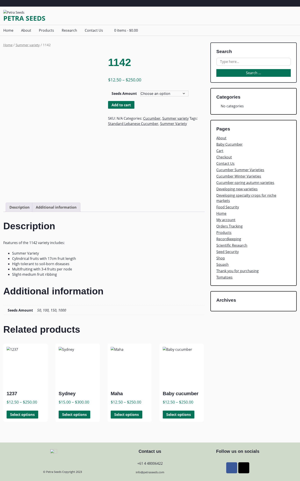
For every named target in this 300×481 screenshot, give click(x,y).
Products (46, 30)
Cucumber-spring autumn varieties (245, 182)
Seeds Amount (124, 93)
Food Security (227, 207)
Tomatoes (224, 277)
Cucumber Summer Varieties (240, 169)
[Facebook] (231, 467)
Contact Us (94, 30)
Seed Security (227, 251)
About (26, 30)
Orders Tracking (229, 226)
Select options (22, 414)
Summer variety (28, 45)
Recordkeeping (228, 239)
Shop (220, 258)
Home (8, 30)
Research (69, 30)
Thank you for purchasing (237, 270)
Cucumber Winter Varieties (238, 176)
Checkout (224, 157)
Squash (222, 264)
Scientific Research (231, 245)
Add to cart (121, 105)
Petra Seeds (24, 18)
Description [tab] (19, 207)
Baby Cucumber (229, 144)
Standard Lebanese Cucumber (133, 123)
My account (225, 219)
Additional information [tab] (56, 207)
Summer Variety (173, 123)
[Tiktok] (243, 467)
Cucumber (152, 118)
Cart (219, 150)
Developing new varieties (237, 189)
